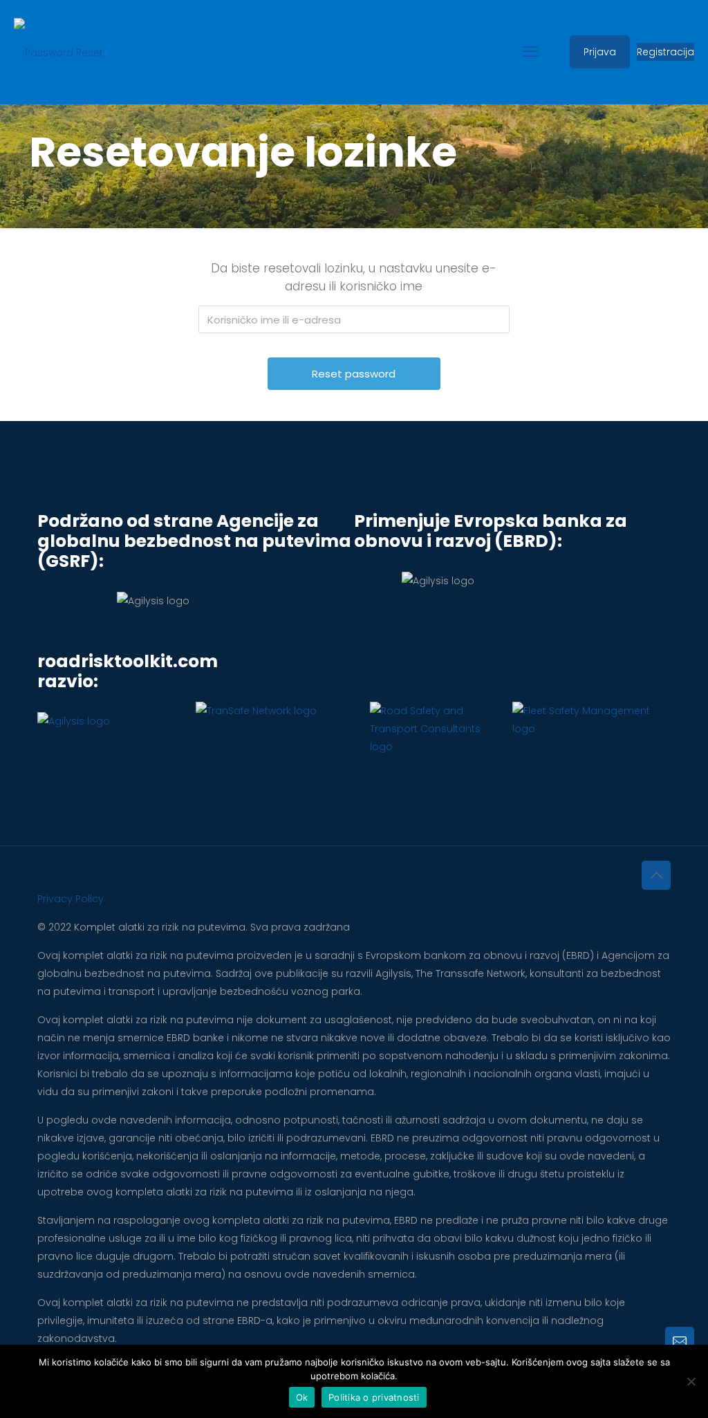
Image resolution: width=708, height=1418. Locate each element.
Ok (302, 1397)
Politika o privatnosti (374, 1397)
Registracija (665, 52)
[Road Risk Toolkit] (58, 52)
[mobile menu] (530, 52)
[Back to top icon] (656, 875)
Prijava (600, 52)
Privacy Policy (70, 899)
